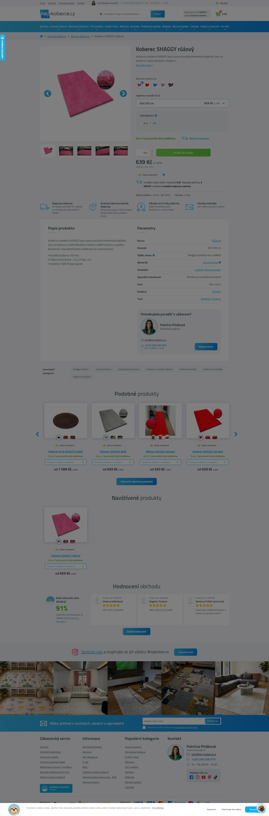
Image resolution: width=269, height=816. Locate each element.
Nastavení (211, 809)
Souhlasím (255, 809)
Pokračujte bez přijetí (231, 809)
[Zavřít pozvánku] (262, 772)
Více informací (158, 808)
